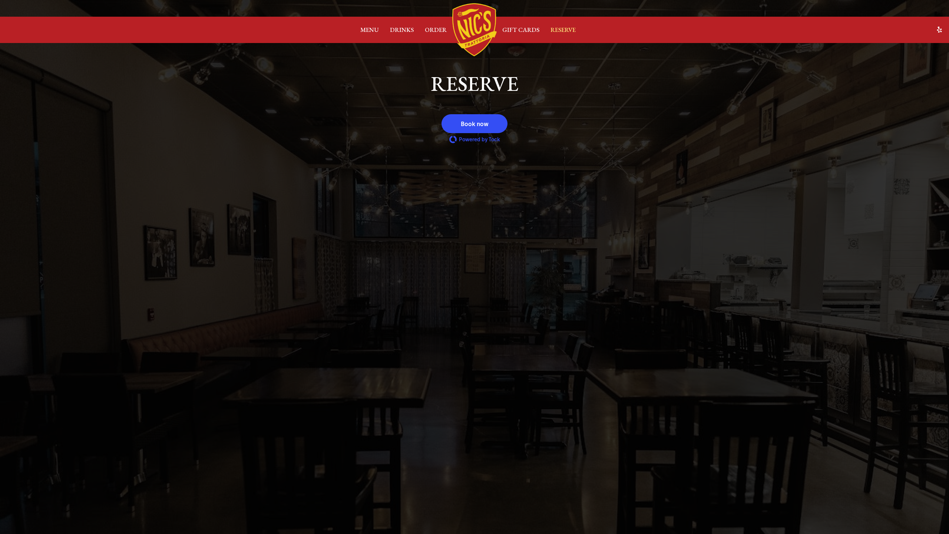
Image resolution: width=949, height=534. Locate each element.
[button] (474, 123)
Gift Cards (520, 29)
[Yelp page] (939, 30)
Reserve (563, 29)
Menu (369, 29)
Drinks (402, 29)
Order (436, 29)
